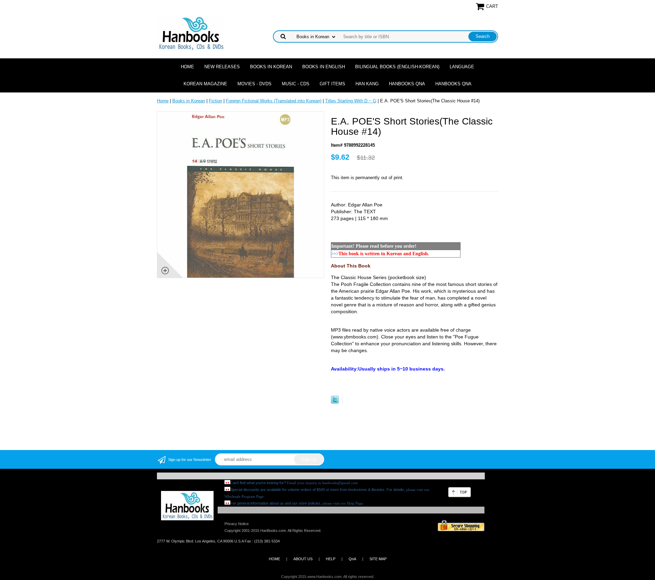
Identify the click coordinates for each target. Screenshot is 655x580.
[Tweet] (335, 402)
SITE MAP (378, 559)
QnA (352, 559)
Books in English (323, 66)
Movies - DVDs (254, 83)
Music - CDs (295, 83)
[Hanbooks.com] (191, 32)
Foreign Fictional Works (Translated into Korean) (273, 100)
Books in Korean (271, 66)
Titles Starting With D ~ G (350, 100)
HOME (274, 559)
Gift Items (332, 83)
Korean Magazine (205, 83)
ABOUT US (302, 559)
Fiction (215, 100)
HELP (330, 559)
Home (187, 66)
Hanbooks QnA (407, 83)
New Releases (222, 66)
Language (462, 66)
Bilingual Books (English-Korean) (397, 66)
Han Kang (367, 83)
